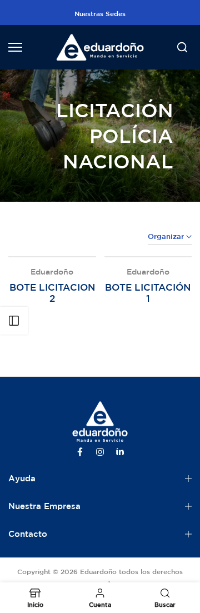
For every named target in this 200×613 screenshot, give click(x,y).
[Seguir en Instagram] (100, 451)
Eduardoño (52, 271)
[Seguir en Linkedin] (120, 451)
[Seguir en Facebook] (80, 451)
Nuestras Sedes (100, 13)
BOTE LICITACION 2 (52, 292)
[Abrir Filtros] (14, 321)
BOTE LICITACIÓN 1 (148, 292)
